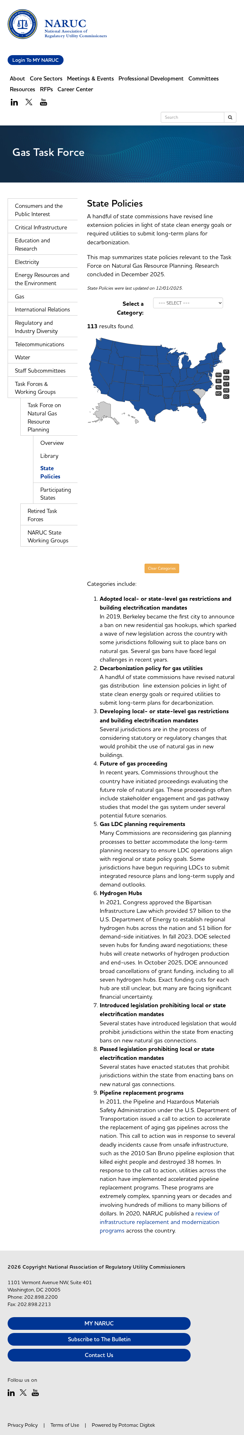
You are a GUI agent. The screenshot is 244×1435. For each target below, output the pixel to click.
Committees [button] (203, 78)
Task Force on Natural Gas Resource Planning (44, 417)
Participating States (55, 494)
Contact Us (99, 1355)
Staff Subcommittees (40, 370)
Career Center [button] (75, 89)
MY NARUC (99, 1323)
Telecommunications (39, 344)
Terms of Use (65, 1425)
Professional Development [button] (151, 78)
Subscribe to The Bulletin (99, 1339)
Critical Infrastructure (41, 227)
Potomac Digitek (137, 1425)
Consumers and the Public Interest (39, 210)
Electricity (27, 262)
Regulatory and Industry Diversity (36, 327)
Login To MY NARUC (35, 60)
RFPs (46, 89)
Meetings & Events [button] (90, 78)
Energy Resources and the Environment (42, 279)
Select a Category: (130, 308)
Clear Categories (162, 568)
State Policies (50, 472)
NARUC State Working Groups (48, 536)
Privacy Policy (23, 1425)
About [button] (17, 78)
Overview (52, 442)
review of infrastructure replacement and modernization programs (160, 1221)
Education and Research (32, 244)
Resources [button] (22, 89)
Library (49, 455)
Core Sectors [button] (46, 78)
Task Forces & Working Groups (35, 388)
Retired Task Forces (42, 515)
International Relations (42, 309)
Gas (19, 296)
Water (22, 357)
